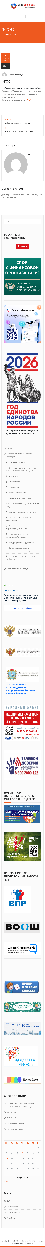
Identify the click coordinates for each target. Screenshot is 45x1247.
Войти (9, 1201)
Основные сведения (17, 462)
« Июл (6, 1181)
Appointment (17, 1243)
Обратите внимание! (15, 1123)
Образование (14, 481)
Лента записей (13, 1206)
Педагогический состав (18, 492)
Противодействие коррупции (19, 569)
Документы (13, 476)
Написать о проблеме (22, 608)
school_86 (19, 74)
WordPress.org (13, 1218)
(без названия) (13, 1112)
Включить (22, 246)
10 (7, 1158)
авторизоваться (8, 197)
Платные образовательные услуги (23, 512)
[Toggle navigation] (23, 17)
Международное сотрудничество (22, 542)
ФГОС (28, 100)
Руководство (14, 487)
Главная (5, 34)
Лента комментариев (15, 1212)
